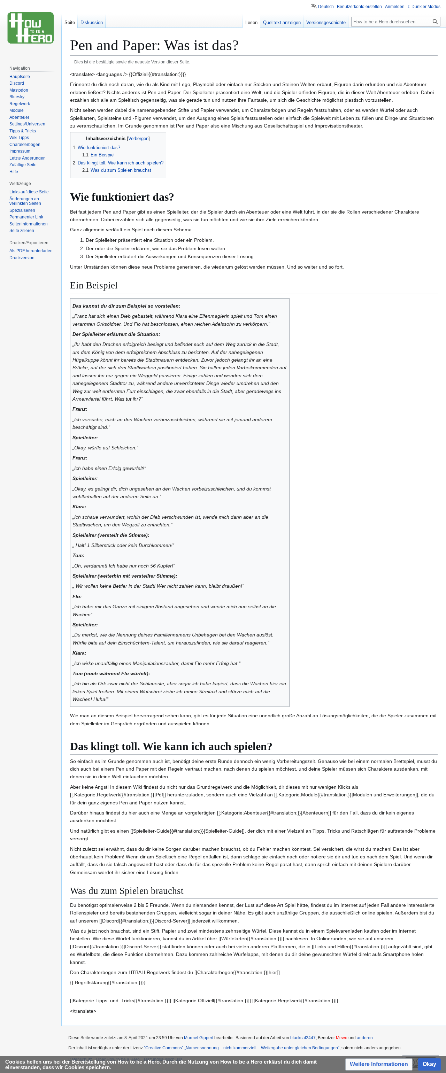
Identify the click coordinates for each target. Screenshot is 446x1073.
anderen (365, 1037)
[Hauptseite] (31, 28)
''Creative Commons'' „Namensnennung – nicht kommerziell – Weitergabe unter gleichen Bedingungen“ (241, 1047)
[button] (379, 1064)
